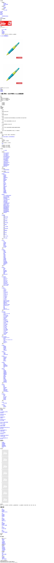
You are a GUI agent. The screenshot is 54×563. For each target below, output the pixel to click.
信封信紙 (4, 379)
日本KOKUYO (5, 278)
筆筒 (4, 269)
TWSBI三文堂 (5, 330)
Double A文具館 (5, 226)
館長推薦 (3, 194)
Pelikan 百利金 (5, 324)
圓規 (4, 386)
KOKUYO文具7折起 (6, 196)
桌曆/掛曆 (4, 371)
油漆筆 (4, 187)
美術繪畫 (3, 249)
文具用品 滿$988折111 (6, 162)
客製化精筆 (5, 179)
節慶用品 (4, 347)
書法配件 (4, 398)
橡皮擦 (4, 405)
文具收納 (3, 362)
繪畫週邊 (4, 259)
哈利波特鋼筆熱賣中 (6, 211)
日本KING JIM (5, 280)
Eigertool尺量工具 (5, 391)
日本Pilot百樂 (5, 281)
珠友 (4, 306)
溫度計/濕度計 (5, 389)
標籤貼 (4, 378)
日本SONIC (5, 277)
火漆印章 (4, 242)
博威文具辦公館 (5, 222)
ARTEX (4, 312)
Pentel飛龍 (4, 325)
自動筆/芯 (4, 184)
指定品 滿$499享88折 (6, 164)
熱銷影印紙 (5, 212)
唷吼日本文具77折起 (6, 197)
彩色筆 (4, 251)
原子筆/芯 (4, 174)
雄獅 (4, 307)
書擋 (4, 363)
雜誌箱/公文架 (5, 274)
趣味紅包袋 (5, 232)
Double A (4, 291)
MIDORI (4, 338)
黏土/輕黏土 (5, 246)
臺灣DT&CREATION (6, 309)
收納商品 (4, 364)
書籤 (4, 273)
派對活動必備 (5, 198)
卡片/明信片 (5, 380)
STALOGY (4, 341)
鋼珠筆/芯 (4, 176)
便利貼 (4, 377)
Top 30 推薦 (5, 150)
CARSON (4, 290)
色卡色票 (4, 260)
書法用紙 (4, 397)
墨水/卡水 (4, 183)
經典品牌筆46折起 (6, 208)
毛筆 (4, 395)
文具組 (4, 268)
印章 (4, 241)
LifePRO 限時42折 (5, 154)
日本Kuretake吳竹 (5, 285)
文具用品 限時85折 (6, 165)
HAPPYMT (5, 317)
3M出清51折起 (5, 200)
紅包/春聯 (4, 348)
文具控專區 (5, 224)
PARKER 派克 (5, 323)
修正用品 (3, 404)
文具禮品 (3, 345)
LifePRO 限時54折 (5, 155)
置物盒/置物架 (5, 365)
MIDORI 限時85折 (5, 158)
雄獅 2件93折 (5, 166)
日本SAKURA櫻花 (6, 284)
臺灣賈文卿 (5, 302)
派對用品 (4, 346)
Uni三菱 (4, 298)
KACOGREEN (5, 319)
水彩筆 (4, 255)
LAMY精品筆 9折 (5, 160)
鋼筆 (4, 181)
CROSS (4, 314)
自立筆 (4, 182)
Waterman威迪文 (5, 332)
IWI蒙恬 (4, 318)
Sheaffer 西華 (5, 328)
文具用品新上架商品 (6, 172)
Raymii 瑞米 (5, 299)
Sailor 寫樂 (4, 327)
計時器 (4, 388)
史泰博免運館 (5, 220)
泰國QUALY (5, 308)
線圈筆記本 (5, 373)
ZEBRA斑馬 (5, 333)
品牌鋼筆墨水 (5, 230)
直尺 (4, 385)
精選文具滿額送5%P (6, 207)
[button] (27, 5)
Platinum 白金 (5, 326)
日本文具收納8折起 (6, 209)
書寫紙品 (3, 368)
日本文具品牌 (4, 276)
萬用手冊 (4, 376)
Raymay (4, 342)
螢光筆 (4, 178)
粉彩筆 (4, 256)
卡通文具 (3, 351)
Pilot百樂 (4, 322)
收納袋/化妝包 (5, 366)
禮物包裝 (4, 243)
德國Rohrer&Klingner (6, 301)
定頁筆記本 (5, 372)
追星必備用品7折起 (6, 206)
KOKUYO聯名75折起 (6, 199)
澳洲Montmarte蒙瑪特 (6, 300)
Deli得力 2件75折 (5, 161)
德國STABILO (5, 303)
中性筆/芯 (4, 175)
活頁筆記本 (5, 374)
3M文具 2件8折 (5, 163)
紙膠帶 (4, 244)
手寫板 (3, 402)
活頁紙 (4, 375)
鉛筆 (4, 185)
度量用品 (3, 384)
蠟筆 (4, 253)
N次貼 (4, 340)
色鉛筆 (4, 254)
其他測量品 (5, 387)
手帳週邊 (4, 370)
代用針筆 (4, 258)
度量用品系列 (5, 390)
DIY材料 (4, 247)
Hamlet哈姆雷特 (5, 292)
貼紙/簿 (4, 245)
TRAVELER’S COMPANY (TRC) (7, 339)
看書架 (4, 272)
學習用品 (3, 267)
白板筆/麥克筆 (5, 177)
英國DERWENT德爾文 (6, 304)
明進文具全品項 (5, 228)
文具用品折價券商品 (6, 169)
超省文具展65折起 (6, 210)
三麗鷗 (4, 353)
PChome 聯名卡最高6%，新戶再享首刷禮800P (8, 136)
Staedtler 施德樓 (5, 329)
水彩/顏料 (4, 252)
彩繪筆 (4, 257)
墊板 (4, 367)
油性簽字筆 (5, 186)
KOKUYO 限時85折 (6, 157)
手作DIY (3, 240)
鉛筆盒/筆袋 (5, 271)
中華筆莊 (4, 334)
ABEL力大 (4, 289)
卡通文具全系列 (5, 354)
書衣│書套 (4, 270)
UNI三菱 (4, 331)
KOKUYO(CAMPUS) (6, 337)
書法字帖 (4, 399)
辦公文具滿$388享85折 (6, 156)
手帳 (4, 369)
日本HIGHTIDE (5, 282)
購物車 (1, 12)
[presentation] (27, 49)
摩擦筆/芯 (4, 180)
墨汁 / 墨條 (4, 396)
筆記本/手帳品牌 (4, 336)
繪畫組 (4, 250)
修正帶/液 (4, 406)
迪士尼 (4, 352)
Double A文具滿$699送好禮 (7, 195)
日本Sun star (5, 279)
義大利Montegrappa (6, 305)
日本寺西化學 (5, 283)
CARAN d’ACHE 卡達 (6, 313)
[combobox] (27, 27)
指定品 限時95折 (5, 159)
